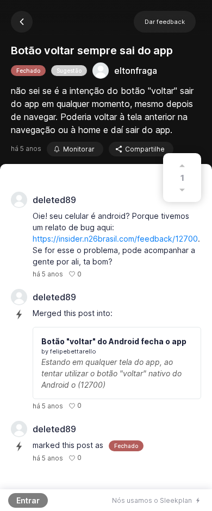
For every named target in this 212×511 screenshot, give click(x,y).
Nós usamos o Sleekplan (152, 500)
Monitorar (79, 149)
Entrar (28, 500)
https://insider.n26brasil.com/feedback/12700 (115, 238)
